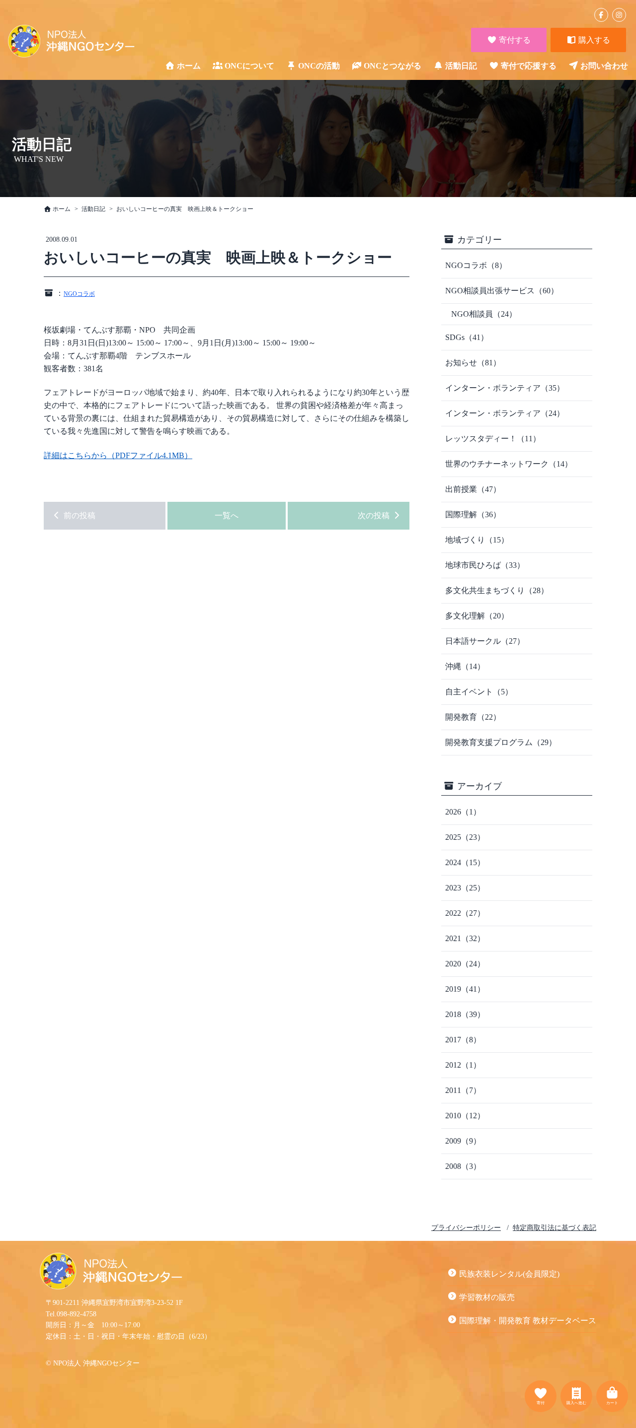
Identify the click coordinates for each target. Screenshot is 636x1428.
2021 (465, 938)
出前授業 (473, 489)
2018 (465, 1014)
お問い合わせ (604, 66)
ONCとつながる (392, 66)
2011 (463, 1090)
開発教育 (473, 717)
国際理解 (473, 514)
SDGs (466, 337)
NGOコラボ (79, 293)
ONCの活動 (319, 66)
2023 (465, 888)
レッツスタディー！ (493, 438)
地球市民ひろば (485, 565)
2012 (463, 1065)
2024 (465, 862)
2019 (465, 989)
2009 (463, 1141)
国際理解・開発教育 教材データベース (527, 1320)
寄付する (514, 40)
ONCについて (249, 66)
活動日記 (461, 66)
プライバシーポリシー (466, 1227)
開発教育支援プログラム (500, 742)
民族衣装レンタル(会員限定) (509, 1274)
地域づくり (477, 540)
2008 (463, 1166)
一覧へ (226, 515)
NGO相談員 (484, 314)
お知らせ (473, 362)
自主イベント (479, 691)
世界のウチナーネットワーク (508, 464)
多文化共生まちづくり (497, 590)
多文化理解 (477, 616)
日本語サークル (485, 641)
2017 (463, 1039)
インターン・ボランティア (504, 388)
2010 (465, 1115)
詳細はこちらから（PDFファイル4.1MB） (118, 455)
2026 (463, 812)
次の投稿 (375, 515)
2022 (465, 913)
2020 (465, 963)
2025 (465, 837)
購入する (593, 40)
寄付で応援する (528, 66)
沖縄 (465, 666)
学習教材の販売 (487, 1297)
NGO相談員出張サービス (501, 290)
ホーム (189, 66)
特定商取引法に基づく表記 (554, 1227)
